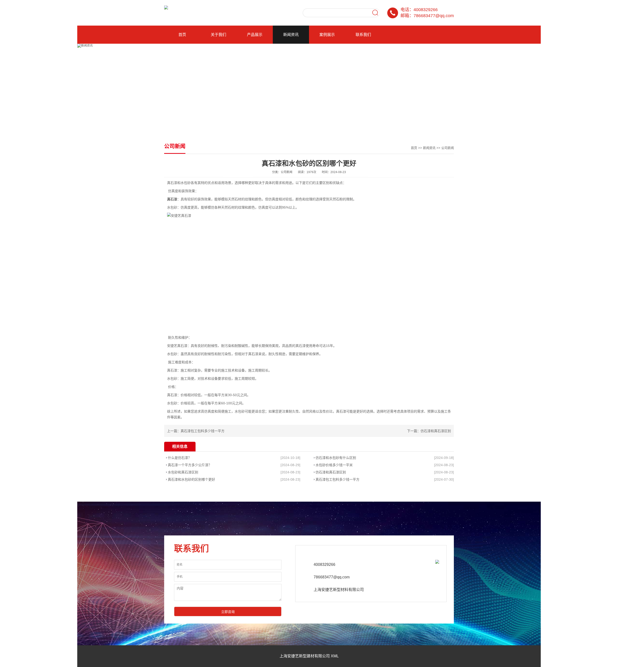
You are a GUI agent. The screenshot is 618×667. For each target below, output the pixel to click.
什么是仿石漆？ (179, 458)
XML (335, 656)
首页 (182, 35)
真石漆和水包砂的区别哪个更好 (191, 479)
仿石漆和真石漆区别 (436, 431)
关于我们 (218, 35)
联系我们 (363, 35)
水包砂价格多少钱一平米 (334, 465)
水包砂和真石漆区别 (183, 472)
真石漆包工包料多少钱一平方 (203, 431)
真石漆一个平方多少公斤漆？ (190, 465)
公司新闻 (447, 148)
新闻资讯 (291, 35)
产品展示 (254, 35)
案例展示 (327, 35)
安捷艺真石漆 (177, 346)
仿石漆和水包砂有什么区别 (336, 458)
